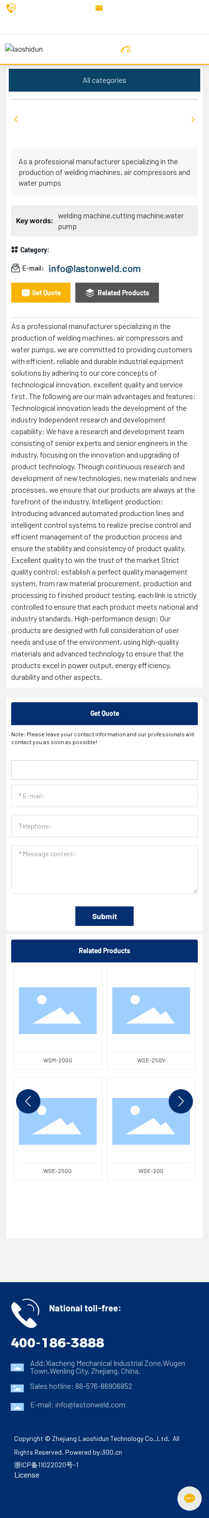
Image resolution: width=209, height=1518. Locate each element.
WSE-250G (57, 1170)
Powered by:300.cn (93, 1452)
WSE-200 (151, 1170)
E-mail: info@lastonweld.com (77, 1404)
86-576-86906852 (49, 8)
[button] (28, 1101)
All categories (104, 79)
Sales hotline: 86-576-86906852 (81, 1385)
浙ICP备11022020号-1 (46, 1464)
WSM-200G (57, 1060)
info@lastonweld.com (145, 8)
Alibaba (145, 49)
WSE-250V (151, 1060)
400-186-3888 (57, 1342)
